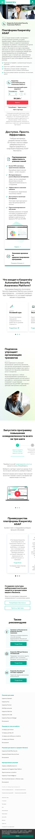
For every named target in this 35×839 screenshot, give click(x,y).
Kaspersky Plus (5, 701)
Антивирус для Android (7, 729)
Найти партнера (18, 109)
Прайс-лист (4, 823)
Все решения (5, 721)
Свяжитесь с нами (5, 797)
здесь (8, 833)
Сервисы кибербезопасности (9, 766)
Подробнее (13, 328)
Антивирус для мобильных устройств (11, 736)
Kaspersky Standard (7, 698)
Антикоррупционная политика (20, 789)
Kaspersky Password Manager (9, 718)
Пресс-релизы (4, 813)
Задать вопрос (22, 107)
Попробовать (12, 107)
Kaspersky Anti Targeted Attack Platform (12, 769)
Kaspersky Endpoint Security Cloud (10, 754)
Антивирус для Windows (8, 739)
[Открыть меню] (2, 2)
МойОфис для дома (7, 708)
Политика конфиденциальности (7, 789)
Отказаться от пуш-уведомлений (8, 826)
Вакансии (3, 820)
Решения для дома (8, 695)
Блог (3, 807)
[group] (17, 317)
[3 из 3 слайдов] (19, 334)
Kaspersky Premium (6, 705)
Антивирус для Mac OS (7, 732)
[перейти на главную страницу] (11, 2)
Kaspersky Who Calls (7, 714)
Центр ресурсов (5, 810)
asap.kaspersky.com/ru (23, 464)
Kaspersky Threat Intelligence (9, 775)
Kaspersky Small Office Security (9, 751)
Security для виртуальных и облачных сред (12, 778)
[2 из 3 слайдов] (17, 334)
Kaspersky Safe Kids (7, 711)
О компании (4, 800)
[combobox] (13, 94)
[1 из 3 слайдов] (16, 334)
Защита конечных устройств (9, 772)
